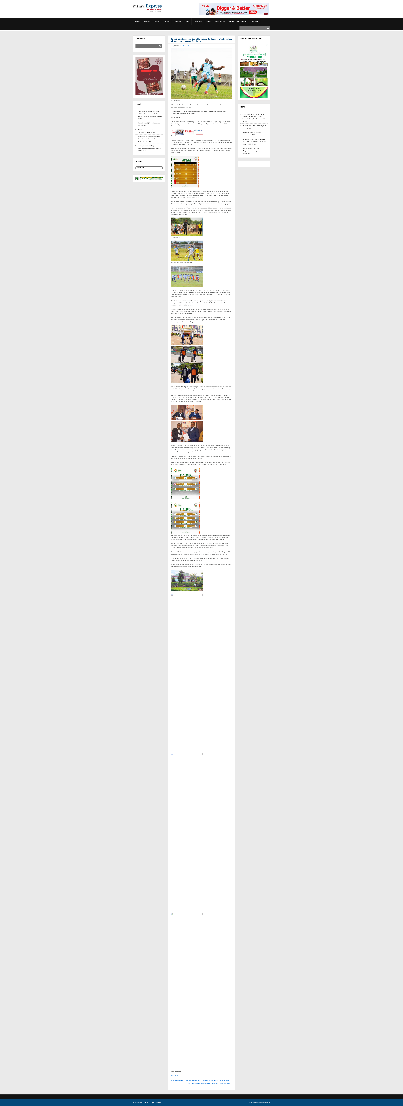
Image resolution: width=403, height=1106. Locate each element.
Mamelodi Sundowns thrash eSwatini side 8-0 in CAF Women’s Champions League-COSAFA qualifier (149, 139)
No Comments (185, 46)
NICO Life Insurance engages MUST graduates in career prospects (210, 1083)
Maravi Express (143, 1102)
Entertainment (220, 21)
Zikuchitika (254, 21)
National (147, 21)
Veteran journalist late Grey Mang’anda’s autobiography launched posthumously (149, 148)
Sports (209, 21)
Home (137, 21)
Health (187, 21)
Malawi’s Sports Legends (238, 21)
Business (166, 21)
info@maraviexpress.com (262, 1102)
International (198, 21)
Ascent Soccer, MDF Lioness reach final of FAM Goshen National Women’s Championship (200, 1080)
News (172, 1075)
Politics (156, 21)
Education (177, 21)
